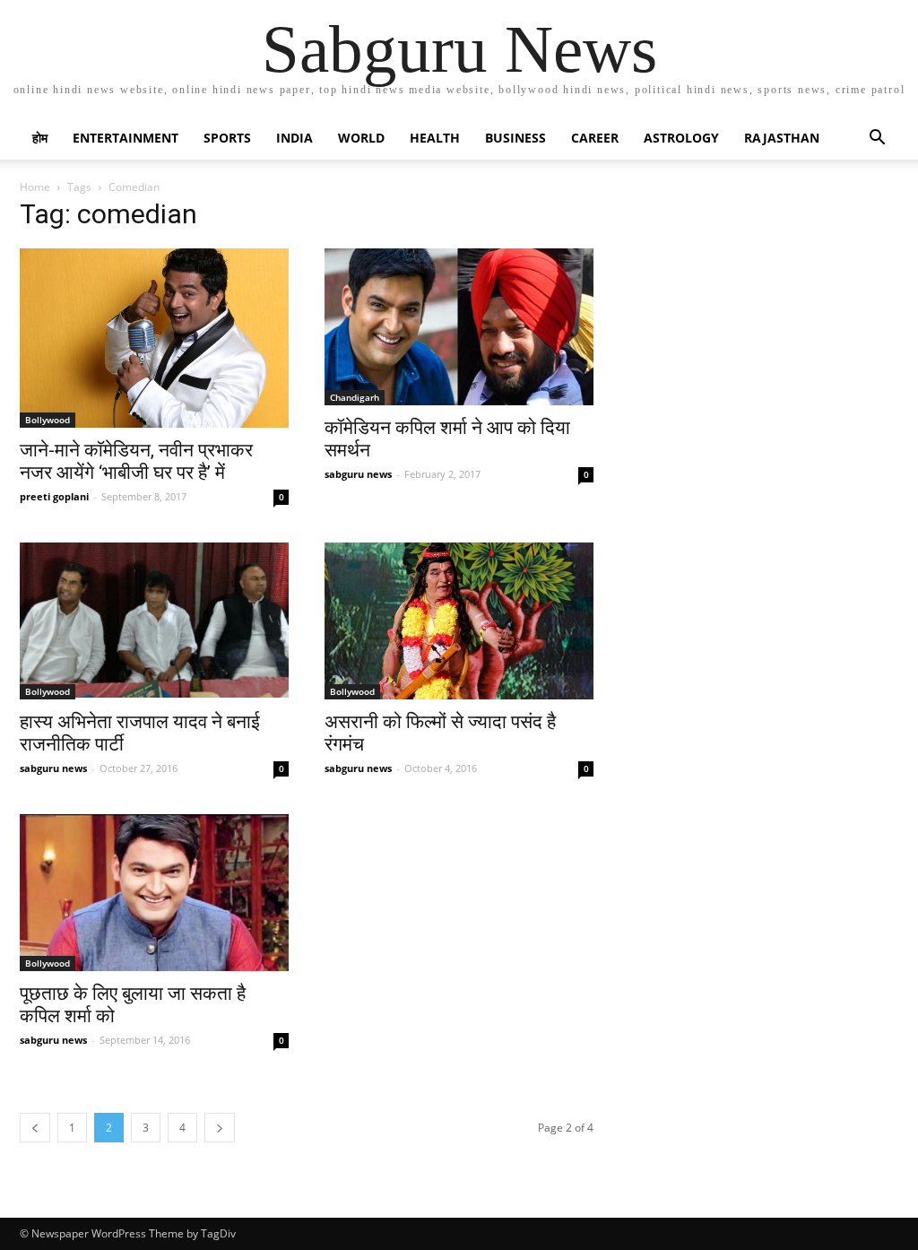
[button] (876, 139)
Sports (227, 137)
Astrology (681, 137)
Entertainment (125, 137)
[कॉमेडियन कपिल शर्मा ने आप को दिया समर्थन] (459, 326)
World (361, 137)
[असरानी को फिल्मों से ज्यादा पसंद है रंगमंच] (459, 621)
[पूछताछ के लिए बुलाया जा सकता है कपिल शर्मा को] (154, 892)
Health (435, 137)
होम (40, 137)
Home (35, 187)
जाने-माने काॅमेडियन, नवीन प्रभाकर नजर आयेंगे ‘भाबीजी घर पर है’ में (136, 461)
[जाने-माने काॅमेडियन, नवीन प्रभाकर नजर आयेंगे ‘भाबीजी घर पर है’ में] (154, 338)
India (294, 137)
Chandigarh (354, 397)
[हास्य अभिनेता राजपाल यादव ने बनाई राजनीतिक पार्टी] (154, 621)
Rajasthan (781, 137)
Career (595, 137)
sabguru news (358, 474)
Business (515, 137)
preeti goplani (54, 496)
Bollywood (47, 419)
